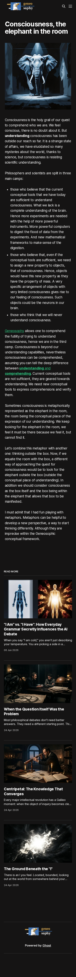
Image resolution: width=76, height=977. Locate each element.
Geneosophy (14, 331)
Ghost (46, 945)
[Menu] (70, 6)
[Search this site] (64, 6)
